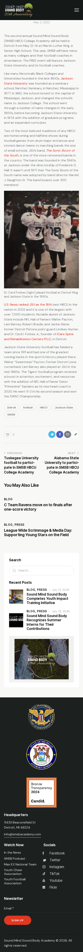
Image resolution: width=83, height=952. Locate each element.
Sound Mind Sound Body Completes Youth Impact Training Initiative (47, 598)
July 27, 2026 (60, 590)
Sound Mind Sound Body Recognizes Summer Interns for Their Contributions (47, 622)
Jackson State (64, 407)
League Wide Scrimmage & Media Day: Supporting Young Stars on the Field (38, 532)
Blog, (32, 589)
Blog (8, 499)
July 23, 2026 (61, 611)
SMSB (11, 414)
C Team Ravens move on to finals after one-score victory (38, 507)
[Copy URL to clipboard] (75, 434)
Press (19, 524)
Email (9, 908)
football (27, 407)
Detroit (11, 407)
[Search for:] (41, 570)
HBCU (43, 407)
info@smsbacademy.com (22, 834)
